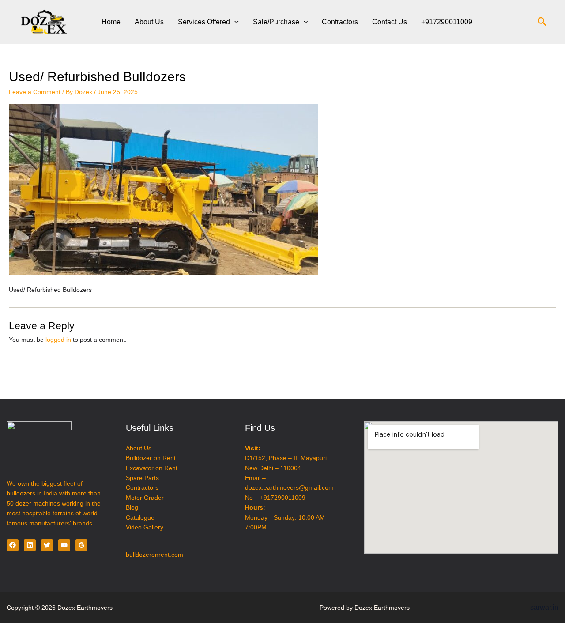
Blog (132, 507)
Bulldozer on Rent (151, 457)
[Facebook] (13, 545)
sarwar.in (544, 607)
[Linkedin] (30, 545)
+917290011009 (446, 22)
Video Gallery (144, 527)
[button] (234, 22)
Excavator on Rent (151, 468)
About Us (149, 22)
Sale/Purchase (276, 22)
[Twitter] (47, 545)
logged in (58, 339)
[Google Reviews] (81, 545)
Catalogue (140, 517)
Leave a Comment (34, 91)
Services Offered (204, 22)
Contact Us (389, 22)
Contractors (340, 22)
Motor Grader (145, 497)
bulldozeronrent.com (154, 554)
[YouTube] (64, 545)
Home (111, 22)
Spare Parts (142, 477)
